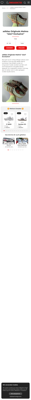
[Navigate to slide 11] (25, 130)
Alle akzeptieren (15, 393)
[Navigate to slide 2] (6, 130)
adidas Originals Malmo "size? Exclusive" (18, 8)
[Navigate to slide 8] (19, 130)
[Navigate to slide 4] (10, 130)
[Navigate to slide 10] (23, 130)
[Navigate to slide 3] (8, 130)
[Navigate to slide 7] (17, 130)
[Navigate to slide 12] (27, 130)
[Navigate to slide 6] (14, 130)
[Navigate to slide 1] (4, 130)
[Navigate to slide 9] (21, 130)
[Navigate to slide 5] (12, 130)
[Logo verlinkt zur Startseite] (15, 2)
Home (3, 8)
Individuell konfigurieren (15, 396)
